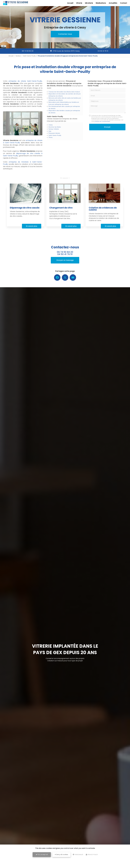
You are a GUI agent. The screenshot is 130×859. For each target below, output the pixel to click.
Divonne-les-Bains (55, 127)
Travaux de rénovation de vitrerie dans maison (64, 92)
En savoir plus (31, 226)
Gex (50, 131)
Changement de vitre (61, 207)
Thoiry (51, 137)
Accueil (70, 3)
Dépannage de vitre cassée (24, 207)
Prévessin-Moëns (54, 133)
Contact (123, 3)
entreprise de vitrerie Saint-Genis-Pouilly (25, 81)
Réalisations (101, 3)
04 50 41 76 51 (103, 51)
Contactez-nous (65, 34)
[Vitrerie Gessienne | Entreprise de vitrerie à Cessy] (15, 3)
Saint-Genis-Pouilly (29, 56)
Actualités (113, 3)
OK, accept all (42, 854)
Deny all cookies (62, 854)
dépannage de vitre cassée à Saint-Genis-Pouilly (22, 154)
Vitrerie (79, 3)
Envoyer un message (65, 260)
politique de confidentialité (102, 121)
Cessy (51, 125)
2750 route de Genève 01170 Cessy (66, 51)
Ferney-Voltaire (54, 129)
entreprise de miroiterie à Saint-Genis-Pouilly (22, 163)
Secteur (18, 56)
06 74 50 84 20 (27, 51)
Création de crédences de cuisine (103, 208)
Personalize (78, 855)
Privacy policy (92, 855)
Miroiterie (89, 3)
